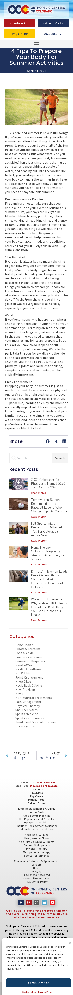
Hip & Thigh (23, 673)
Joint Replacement (29, 677)
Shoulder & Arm (26, 710)
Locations (37, 789)
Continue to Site (38, 983)
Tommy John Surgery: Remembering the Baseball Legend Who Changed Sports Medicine (49, 505)
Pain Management (28, 702)
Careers (37, 864)
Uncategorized (25, 726)
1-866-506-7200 (45, 782)
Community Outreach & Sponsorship (36, 861)
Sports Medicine (26, 714)
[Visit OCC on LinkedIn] (44, 902)
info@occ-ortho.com (43, 786)
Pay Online (36, 796)
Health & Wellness (28, 669)
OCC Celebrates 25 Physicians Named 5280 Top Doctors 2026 (48, 483)
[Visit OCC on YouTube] (52, 902)
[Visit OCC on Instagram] (29, 902)
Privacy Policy (45, 991)
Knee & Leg (23, 681)
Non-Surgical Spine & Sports (36, 842)
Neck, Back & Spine (28, 685)
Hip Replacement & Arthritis (36, 819)
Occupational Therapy (36, 852)
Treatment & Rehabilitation (35, 722)
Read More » (39, 493)
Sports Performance (30, 718)
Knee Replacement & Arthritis (36, 808)
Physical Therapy (27, 706)
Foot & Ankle (24, 653)
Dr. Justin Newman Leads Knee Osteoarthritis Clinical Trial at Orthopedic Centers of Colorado (49, 579)
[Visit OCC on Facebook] (21, 902)
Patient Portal (36, 799)
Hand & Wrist (24, 665)
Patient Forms (36, 803)
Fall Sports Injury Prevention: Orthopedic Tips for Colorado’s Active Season (47, 529)
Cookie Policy (29, 991)
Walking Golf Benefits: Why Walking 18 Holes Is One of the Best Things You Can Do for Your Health (49, 607)
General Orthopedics (30, 661)
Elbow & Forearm (27, 649)
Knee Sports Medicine (36, 815)
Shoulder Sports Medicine (36, 829)
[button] (70, 943)
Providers (37, 793)
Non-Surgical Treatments (33, 698)
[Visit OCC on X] (37, 902)
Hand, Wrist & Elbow (36, 838)
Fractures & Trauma (29, 657)
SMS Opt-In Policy (37, 882)
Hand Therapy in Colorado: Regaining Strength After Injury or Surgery (47, 553)
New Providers (25, 689)
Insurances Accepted (37, 875)
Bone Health (24, 645)
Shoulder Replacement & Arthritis (37, 826)
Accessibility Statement (37, 878)
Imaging (37, 871)
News (19, 694)
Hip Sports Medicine (36, 822)
